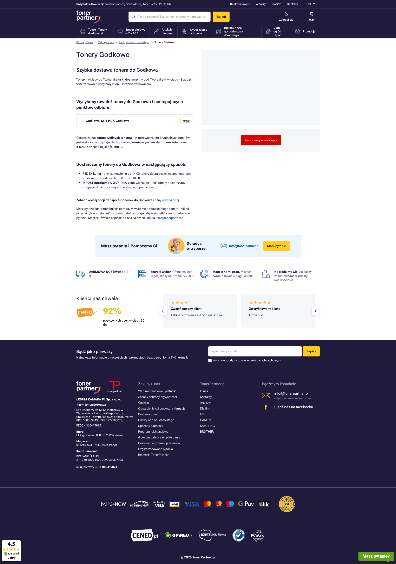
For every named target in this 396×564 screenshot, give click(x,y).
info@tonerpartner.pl (170, 218)
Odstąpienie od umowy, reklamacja (161, 408)
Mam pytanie (276, 246)
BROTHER (207, 431)
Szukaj (221, 17)
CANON (205, 420)
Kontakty (292, 4)
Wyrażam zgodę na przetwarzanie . (248, 360)
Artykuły (261, 4)
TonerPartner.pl (212, 384)
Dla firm (276, 4)
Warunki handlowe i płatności (157, 391)
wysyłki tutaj (170, 200)
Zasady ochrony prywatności (157, 397)
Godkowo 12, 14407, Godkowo (108, 121)
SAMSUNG (207, 426)
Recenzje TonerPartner (153, 455)
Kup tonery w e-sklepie (261, 140)
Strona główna (84, 42)
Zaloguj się (286, 19)
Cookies (143, 403)
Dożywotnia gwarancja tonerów (159, 443)
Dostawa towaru (240, 4)
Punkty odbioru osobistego (134, 42)
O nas (204, 391)
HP (202, 414)
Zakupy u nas (106, 42)
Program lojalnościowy (153, 431)
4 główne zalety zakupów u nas (159, 437)
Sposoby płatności (150, 426)
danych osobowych (269, 360)
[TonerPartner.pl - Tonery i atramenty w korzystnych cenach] (88, 17)
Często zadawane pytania (155, 449)
